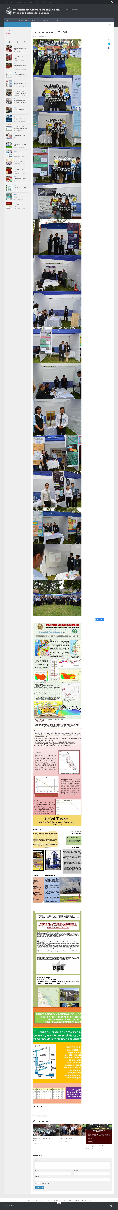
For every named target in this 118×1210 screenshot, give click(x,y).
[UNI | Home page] (34, 11)
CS (61, 2)
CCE (6, 2)
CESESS (19, 2)
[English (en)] (6, 33)
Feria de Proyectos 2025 (20, 161)
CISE (37, 2)
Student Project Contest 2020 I (94, 1146)
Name (37, 1171)
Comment (38, 1160)
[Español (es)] (9, 33)
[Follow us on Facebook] (27, 25)
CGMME (43, 2)
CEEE (31, 2)
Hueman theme (24, 1205)
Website (37, 1176)
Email (76, 1171)
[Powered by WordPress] (11, 1205)
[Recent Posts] (9, 42)
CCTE (11, 2)
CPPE (55, 2)
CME (50, 2)
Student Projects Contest (41, 1115)
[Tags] (24, 42)
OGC (36, 36)
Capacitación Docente (65, 1138)
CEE (25, 2)
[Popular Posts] (17, 42)
